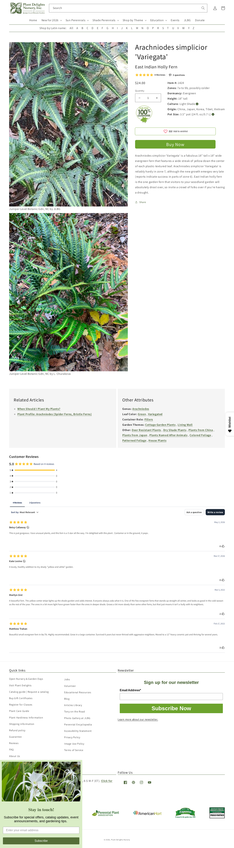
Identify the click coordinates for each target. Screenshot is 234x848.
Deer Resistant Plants (146, 430)
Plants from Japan (134, 435)
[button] (51, 20)
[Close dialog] (79, 763)
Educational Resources (77, 692)
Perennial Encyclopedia (78, 724)
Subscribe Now (171, 708)
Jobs (67, 679)
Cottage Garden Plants (160, 425)
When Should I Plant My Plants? (38, 409)
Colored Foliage (200, 435)
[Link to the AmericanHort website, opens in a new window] (147, 814)
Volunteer (70, 686)
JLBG (187, 20)
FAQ (11, 749)
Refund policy (17, 730)
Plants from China (200, 430)
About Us (14, 756)
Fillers (148, 419)
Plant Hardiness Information (26, 717)
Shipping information (21, 724)
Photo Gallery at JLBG (77, 718)
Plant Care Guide (19, 711)
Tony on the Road (74, 711)
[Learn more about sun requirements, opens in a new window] (197, 104)
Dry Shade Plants (174, 430)
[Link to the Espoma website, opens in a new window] (185, 817)
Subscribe (41, 840)
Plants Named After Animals (168, 435)
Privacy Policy (72, 737)
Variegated (155, 414)
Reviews (13, 743)
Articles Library (73, 705)
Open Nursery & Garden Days (26, 678)
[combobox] (128, 8)
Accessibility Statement (78, 731)
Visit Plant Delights (20, 685)
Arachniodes (140, 409)
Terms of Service (73, 750)
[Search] (203, 8)
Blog (66, 698)
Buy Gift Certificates (21, 698)
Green (142, 414)
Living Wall (185, 425)
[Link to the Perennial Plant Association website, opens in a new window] (105, 815)
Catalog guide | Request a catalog (29, 691)
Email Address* (130, 690)
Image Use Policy (74, 743)
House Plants (157, 440)
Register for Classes (20, 704)
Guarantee (15, 736)
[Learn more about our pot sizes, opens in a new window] (213, 114)
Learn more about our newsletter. (138, 719)
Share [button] (142, 202)
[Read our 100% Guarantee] (144, 122)
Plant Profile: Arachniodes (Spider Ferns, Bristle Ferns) (54, 414)
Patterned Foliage (134, 440)
